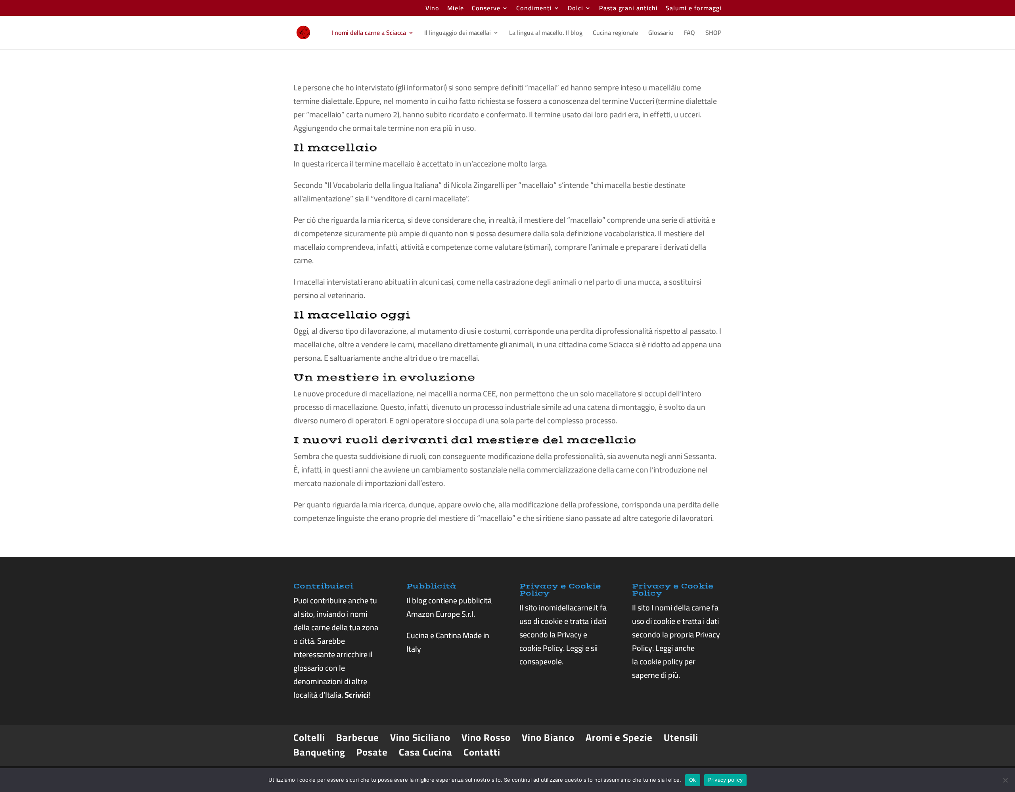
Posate (372, 752)
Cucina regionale (615, 34)
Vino (432, 9)
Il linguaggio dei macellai (457, 34)
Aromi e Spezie (619, 737)
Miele (455, 9)
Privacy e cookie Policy (553, 641)
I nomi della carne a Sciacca (368, 34)
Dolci (575, 9)
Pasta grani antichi (628, 9)
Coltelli (309, 737)
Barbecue (357, 737)
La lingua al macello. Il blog (545, 34)
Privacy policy (725, 780)
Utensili (681, 737)
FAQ (689, 34)
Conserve (486, 9)
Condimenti (534, 9)
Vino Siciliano (420, 737)
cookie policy (661, 661)
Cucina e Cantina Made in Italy (447, 642)
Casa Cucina (425, 752)
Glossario (661, 34)
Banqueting (319, 752)
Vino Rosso (486, 737)
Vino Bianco (548, 737)
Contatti (481, 752)
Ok (692, 780)
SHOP (713, 34)
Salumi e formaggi (694, 9)
